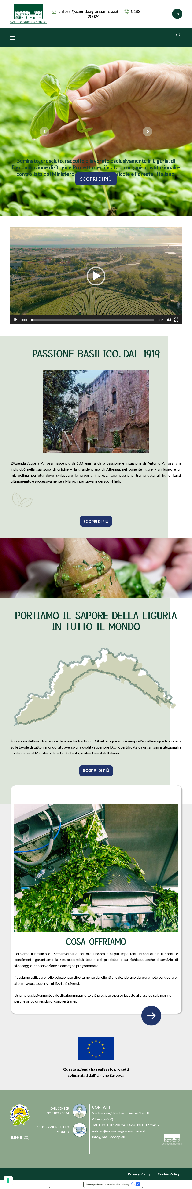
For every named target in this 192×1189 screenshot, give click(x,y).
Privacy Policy (139, 1174)
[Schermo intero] (176, 319)
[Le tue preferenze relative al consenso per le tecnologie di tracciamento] (8, 1180)
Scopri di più (96, 179)
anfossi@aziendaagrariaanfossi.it (88, 11)
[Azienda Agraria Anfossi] (28, 13)
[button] (96, 276)
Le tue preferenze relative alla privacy (107, 1184)
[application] (96, 275)
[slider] (92, 320)
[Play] (15, 319)
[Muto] (168, 319)
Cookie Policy (169, 1174)
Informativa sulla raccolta (66, 1184)
